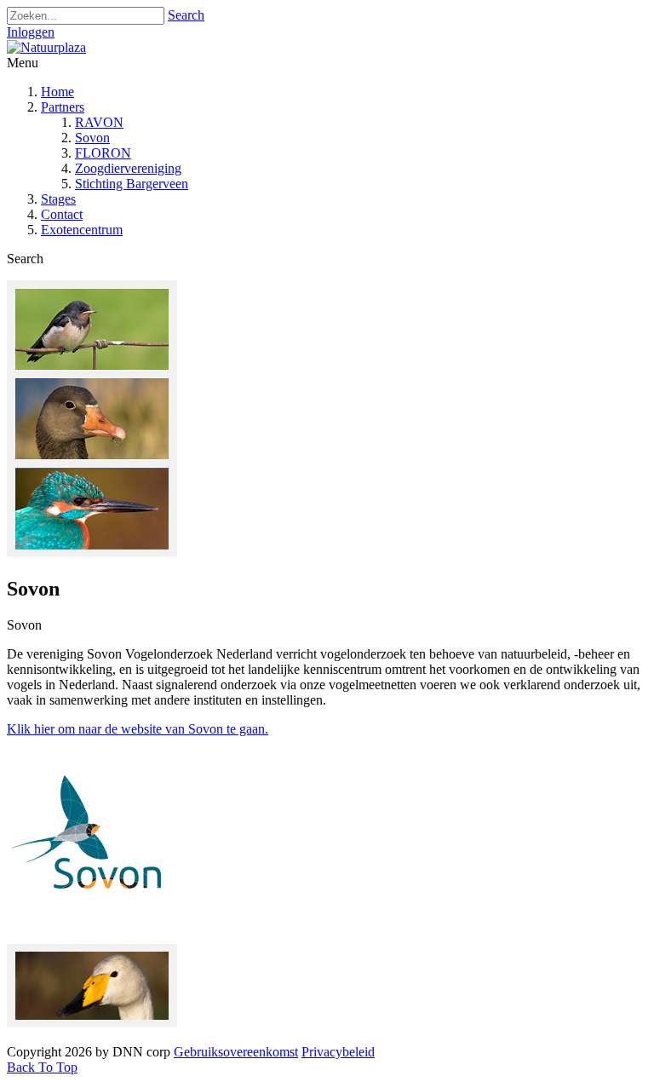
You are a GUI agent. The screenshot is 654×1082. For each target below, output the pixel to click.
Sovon (92, 137)
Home (57, 91)
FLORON (103, 153)
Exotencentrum (82, 229)
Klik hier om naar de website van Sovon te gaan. (137, 729)
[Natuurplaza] (46, 47)
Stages (58, 199)
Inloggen (30, 32)
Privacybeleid (338, 1052)
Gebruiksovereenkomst (236, 1052)
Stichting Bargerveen (131, 183)
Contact (62, 214)
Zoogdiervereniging (128, 168)
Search (186, 15)
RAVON (99, 122)
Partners (62, 107)
